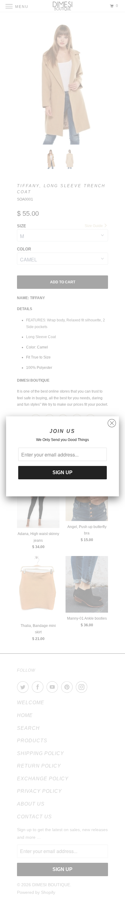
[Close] (112, 421)
